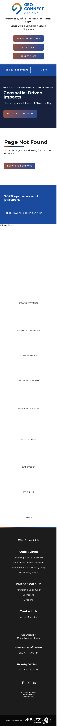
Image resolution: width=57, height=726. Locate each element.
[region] (28, 292)
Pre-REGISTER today (29, 38)
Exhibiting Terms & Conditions (28, 558)
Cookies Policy (28, 697)
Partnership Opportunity (28, 590)
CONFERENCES (28, 56)
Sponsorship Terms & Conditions (28, 562)
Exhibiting (28, 600)
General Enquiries (28, 617)
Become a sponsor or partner (24, 213)
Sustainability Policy (28, 572)
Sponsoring (28, 595)
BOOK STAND (28, 47)
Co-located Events (16, 70)
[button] (16, 319)
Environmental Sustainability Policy (28, 567)
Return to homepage (19, 166)
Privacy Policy (28, 694)
